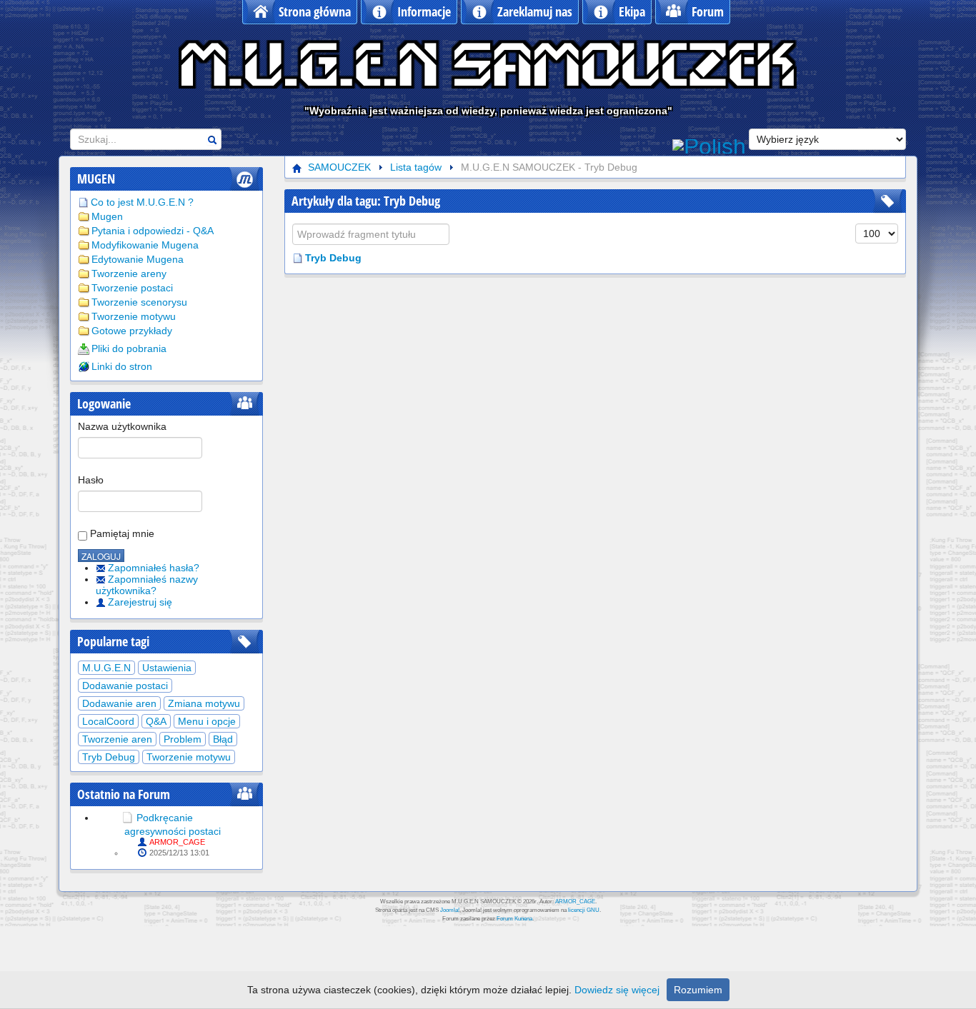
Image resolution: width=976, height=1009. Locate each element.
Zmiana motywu (204, 703)
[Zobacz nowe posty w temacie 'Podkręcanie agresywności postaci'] (127, 817)
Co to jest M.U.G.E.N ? (142, 202)
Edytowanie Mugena (137, 259)
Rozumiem (698, 989)
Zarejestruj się (140, 602)
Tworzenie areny (128, 273)
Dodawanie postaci (125, 685)
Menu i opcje (207, 721)
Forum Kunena (514, 918)
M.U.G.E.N (106, 667)
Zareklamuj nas (534, 11)
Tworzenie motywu (133, 316)
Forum (708, 11)
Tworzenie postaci (132, 287)
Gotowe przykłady (131, 330)
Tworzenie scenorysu (139, 302)
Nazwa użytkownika (122, 426)
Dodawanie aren (119, 703)
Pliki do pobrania (128, 348)
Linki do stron (121, 366)
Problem (182, 739)
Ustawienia (166, 667)
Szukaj (212, 139)
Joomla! (449, 910)
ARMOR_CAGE (177, 842)
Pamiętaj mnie (120, 533)
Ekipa (632, 11)
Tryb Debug (108, 757)
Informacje (424, 11)
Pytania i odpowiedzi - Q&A (152, 230)
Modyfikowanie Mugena (145, 245)
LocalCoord (108, 721)
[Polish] (709, 145)
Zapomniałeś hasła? (153, 567)
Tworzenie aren (117, 739)
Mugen (107, 216)
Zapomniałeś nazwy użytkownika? (147, 584)
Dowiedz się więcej (616, 989)
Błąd (223, 739)
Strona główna (315, 11)
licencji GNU (583, 910)
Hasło (91, 480)
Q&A (156, 721)
